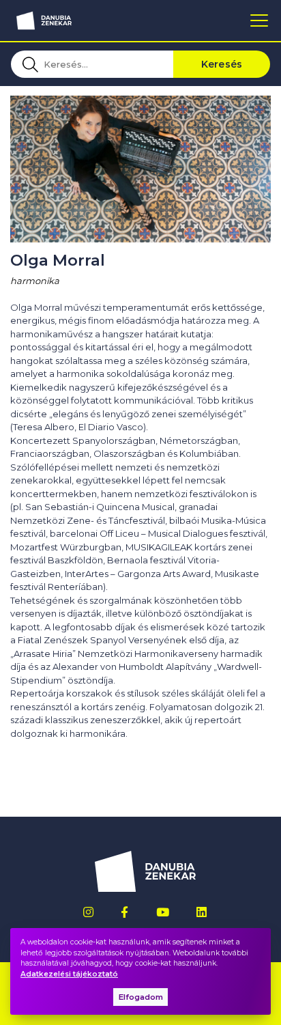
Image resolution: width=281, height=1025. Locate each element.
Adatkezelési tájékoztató (69, 974)
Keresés (222, 64)
